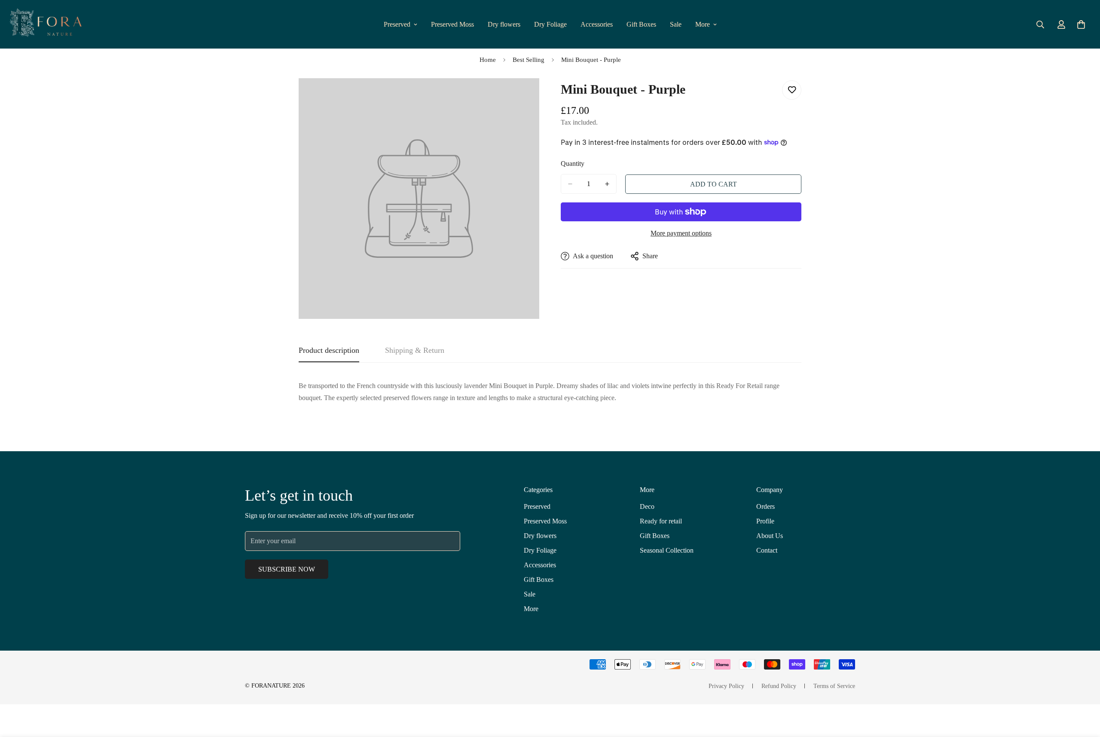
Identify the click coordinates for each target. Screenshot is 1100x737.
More (702, 24)
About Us (769, 535)
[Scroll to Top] (1083, 690)
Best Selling (528, 59)
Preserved (397, 24)
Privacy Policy (726, 686)
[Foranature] (45, 24)
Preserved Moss (452, 24)
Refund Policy (778, 686)
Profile (765, 521)
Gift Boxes (641, 24)
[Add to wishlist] (791, 90)
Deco (647, 506)
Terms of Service (834, 686)
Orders (765, 506)
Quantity (572, 163)
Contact (766, 550)
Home (488, 59)
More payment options (681, 233)
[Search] (1040, 24)
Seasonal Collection (667, 550)
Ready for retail (661, 521)
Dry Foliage (550, 24)
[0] (1081, 24)
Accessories (597, 24)
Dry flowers (504, 24)
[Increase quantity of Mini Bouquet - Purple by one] (607, 183)
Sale (675, 24)
